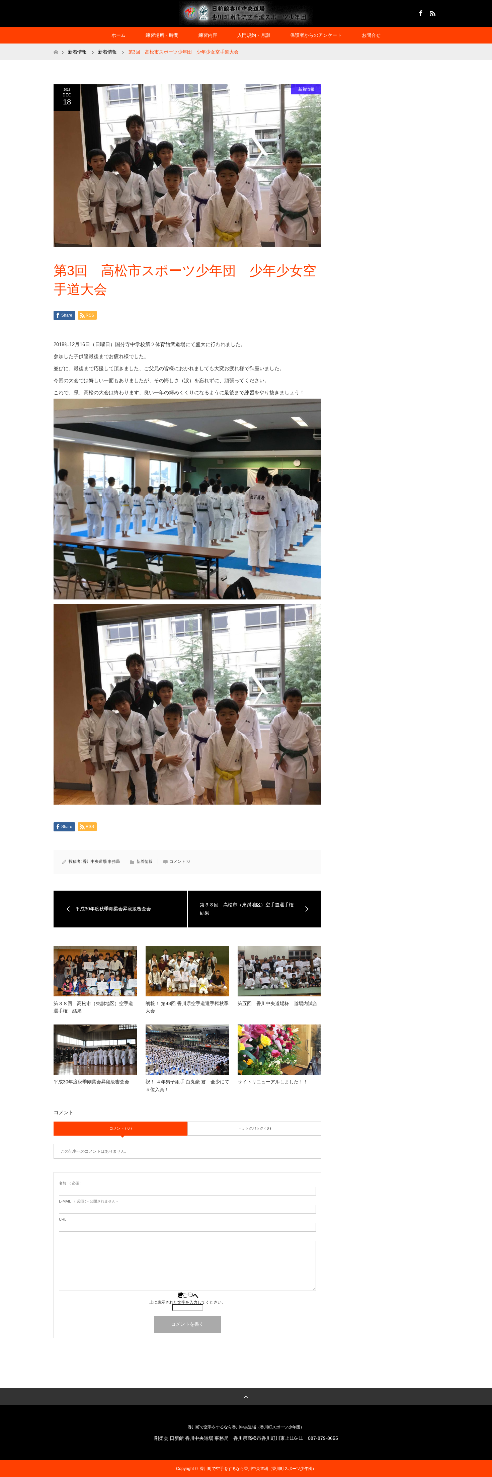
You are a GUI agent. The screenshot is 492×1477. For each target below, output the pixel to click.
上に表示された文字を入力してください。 (187, 1302)
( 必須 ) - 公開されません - (88, 1201)
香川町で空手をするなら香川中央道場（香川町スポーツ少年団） (246, 1427)
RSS (432, 12)
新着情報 (306, 89)
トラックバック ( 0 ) (254, 1128)
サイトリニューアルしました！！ (273, 1081)
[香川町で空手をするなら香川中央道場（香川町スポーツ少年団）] (246, 13)
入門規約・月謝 (253, 35)
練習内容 (207, 35)
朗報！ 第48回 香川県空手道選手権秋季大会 (187, 1007)
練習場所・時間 (162, 35)
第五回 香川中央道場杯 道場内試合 (277, 1003)
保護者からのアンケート (316, 35)
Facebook (420, 12)
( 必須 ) (70, 1183)
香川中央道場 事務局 (101, 861)
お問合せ (371, 35)
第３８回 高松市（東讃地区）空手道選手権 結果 (93, 1007)
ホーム (118, 35)
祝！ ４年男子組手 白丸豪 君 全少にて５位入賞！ (187, 1085)
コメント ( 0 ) (120, 1128)
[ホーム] (56, 46)
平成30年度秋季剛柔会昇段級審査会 (91, 1081)
